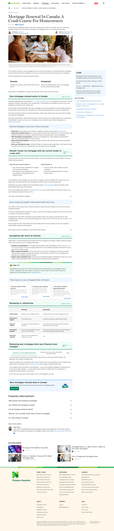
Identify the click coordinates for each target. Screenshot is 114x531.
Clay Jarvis (20, 32)
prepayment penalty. (14, 122)
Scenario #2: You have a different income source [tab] (51, 353)
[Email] (14, 434)
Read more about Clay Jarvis (62, 431)
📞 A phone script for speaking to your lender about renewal (27, 230)
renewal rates (62, 131)
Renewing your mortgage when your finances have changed (90, 116)
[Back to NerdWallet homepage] (9, 8)
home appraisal (49, 185)
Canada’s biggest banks (42, 101)
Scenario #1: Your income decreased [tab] (24, 353)
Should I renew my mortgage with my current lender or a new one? (90, 105)
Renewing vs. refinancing (84, 112)
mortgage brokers (35, 272)
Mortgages (16, 8)
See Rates (14, 388)
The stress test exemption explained (19, 196)
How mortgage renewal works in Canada (88, 101)
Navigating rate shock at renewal (86, 109)
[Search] (104, 3)
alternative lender (34, 364)
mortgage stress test (35, 190)
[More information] (27, 33)
